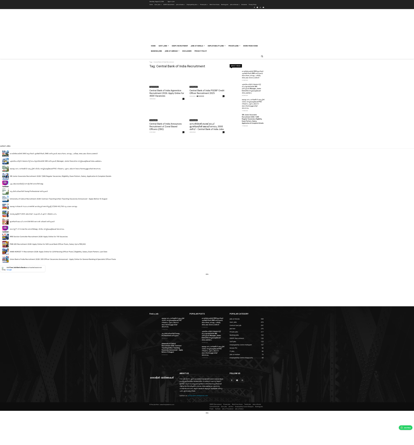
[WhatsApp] (260, 7)
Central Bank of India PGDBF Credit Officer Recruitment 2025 (207, 91)
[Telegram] (257, 7)
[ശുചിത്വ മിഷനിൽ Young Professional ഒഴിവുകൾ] (154, 336)
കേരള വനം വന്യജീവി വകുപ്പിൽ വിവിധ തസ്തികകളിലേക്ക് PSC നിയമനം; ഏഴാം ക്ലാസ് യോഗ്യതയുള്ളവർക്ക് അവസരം (253, 104)
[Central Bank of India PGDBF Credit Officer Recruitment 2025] (207, 79)
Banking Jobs (193, 87)
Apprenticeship (154, 87)
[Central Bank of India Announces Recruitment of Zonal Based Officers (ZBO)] (166, 112)
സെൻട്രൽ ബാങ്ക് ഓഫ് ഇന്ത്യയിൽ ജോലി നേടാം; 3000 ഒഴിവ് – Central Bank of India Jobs (207, 127)
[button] (262, 56)
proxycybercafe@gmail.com (198, 396)
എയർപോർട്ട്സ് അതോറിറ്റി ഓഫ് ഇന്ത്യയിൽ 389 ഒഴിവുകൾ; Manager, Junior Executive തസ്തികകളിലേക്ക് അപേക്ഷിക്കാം (251, 88)
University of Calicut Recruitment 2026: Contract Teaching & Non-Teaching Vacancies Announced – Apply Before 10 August (172, 348)
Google (9, 270)
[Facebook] (254, 7)
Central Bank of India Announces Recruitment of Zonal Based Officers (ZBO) (165, 127)
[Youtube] (263, 7)
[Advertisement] (224, 27)
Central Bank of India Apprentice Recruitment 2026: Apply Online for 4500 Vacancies (166, 93)
